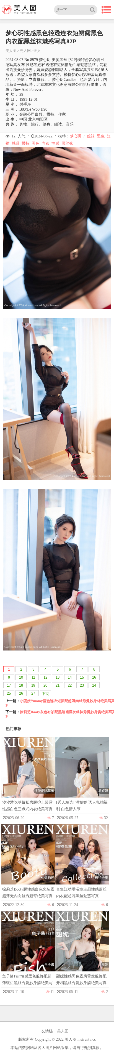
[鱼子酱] (28, 951)
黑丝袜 (67, 143)
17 (9, 685)
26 (21, 693)
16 (94, 677)
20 (45, 685)
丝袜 (91, 136)
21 (57, 685)
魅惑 (15, 143)
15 (82, 677)
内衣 (45, 143)
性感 (55, 143)
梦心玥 (75, 136)
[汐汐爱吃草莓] (28, 777)
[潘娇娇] (82, 777)
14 (70, 677)
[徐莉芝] (28, 864)
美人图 (11, 51)
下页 (45, 694)
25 (9, 693)
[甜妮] (82, 951)
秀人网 (25, 51)
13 (57, 677)
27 (33, 693)
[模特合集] (82, 864)
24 (94, 685)
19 (33, 685)
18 (21, 685)
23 (82, 685)
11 (33, 677)
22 (70, 685)
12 (45, 677)
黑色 (101, 136)
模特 (25, 143)
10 (21, 677)
